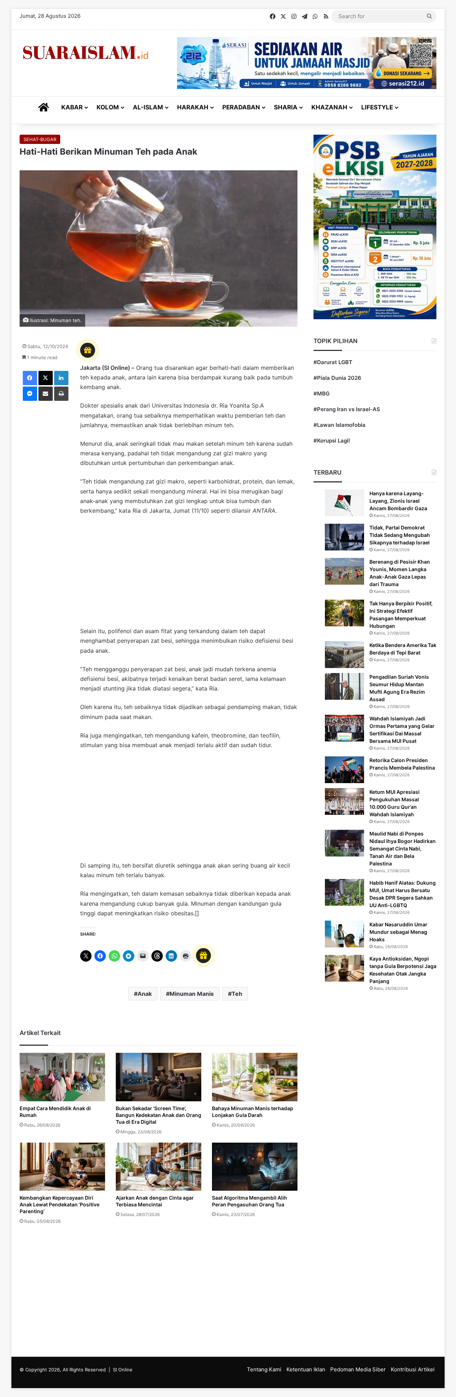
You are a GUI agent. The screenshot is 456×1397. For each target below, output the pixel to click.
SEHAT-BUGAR (40, 139)
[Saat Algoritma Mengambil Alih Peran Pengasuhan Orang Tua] (254, 1167)
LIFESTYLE (377, 107)
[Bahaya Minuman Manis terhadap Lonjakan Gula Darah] (254, 1077)
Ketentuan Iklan (305, 1369)
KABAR (72, 107)
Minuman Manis (192, 993)
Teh (237, 993)
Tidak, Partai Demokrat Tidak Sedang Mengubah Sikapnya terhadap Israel (399, 534)
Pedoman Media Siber (358, 1369)
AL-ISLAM (148, 107)
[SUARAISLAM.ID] (85, 52)
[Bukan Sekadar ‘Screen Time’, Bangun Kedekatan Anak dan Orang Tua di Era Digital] (158, 1077)
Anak (145, 993)
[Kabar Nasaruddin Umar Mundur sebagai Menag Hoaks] (344, 934)
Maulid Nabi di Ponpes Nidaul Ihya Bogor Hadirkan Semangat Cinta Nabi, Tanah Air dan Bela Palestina (402, 848)
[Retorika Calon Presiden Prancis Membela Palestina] (344, 769)
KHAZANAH (329, 107)
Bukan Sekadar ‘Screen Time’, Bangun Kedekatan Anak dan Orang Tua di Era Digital (158, 1115)
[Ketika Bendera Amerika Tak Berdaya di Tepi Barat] (344, 654)
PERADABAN (241, 107)
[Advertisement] (188, 574)
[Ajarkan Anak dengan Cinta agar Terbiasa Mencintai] (158, 1167)
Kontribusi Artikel (413, 1369)
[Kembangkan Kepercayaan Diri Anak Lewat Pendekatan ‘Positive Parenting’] (62, 1167)
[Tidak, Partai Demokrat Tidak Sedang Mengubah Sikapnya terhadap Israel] (344, 537)
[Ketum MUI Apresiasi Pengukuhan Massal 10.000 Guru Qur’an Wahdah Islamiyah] (344, 801)
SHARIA (285, 107)
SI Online (123, 1369)
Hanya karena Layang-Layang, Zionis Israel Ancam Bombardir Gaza (398, 500)
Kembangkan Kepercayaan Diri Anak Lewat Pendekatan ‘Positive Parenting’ (59, 1204)
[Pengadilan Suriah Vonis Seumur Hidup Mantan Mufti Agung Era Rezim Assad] (344, 686)
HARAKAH (192, 107)
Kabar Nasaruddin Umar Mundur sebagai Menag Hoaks (398, 931)
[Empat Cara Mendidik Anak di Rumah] (62, 1077)
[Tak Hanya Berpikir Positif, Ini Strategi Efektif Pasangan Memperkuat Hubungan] (344, 613)
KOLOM (108, 107)
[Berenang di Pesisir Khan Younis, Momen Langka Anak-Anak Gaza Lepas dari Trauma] (344, 571)
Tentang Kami (264, 1369)
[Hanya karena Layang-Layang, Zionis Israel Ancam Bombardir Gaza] (344, 503)
